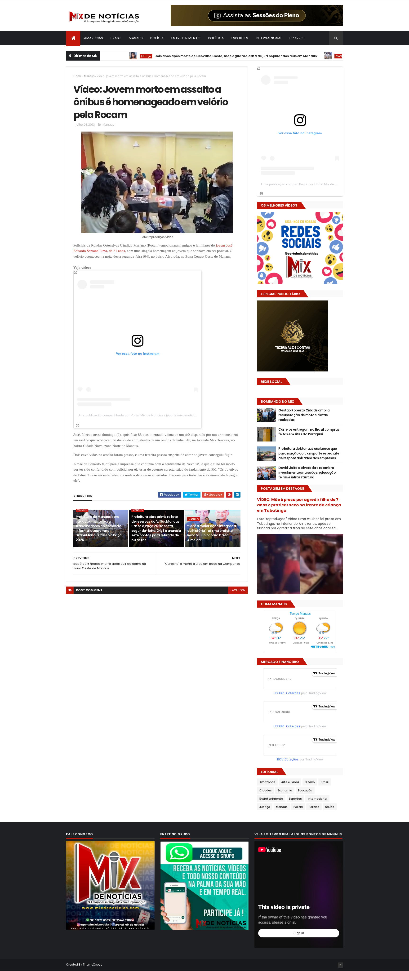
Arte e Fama (290, 782)
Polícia (157, 38)
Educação (305, 790)
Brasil (116, 38)
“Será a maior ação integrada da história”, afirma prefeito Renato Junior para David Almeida (211, 533)
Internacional (269, 38)
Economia (285, 790)
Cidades (265, 790)
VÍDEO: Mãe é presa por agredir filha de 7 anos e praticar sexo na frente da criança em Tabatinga (299, 505)
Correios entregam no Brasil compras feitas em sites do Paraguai (308, 432)
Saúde (329, 807)
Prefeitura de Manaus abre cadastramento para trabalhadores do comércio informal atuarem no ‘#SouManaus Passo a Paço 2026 (99, 528)
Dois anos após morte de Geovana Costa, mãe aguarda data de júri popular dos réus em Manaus (203, 56)
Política (216, 38)
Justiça (113, 56)
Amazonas (93, 38)
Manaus (136, 38)
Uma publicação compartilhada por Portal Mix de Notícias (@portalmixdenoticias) (138, 415)
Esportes (239, 38)
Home (77, 76)
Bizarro (296, 38)
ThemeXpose (92, 964)
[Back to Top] (340, 965)
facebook (238, 590)
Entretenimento (186, 38)
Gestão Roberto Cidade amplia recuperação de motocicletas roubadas (303, 415)
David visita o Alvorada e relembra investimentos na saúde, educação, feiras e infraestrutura (307, 472)
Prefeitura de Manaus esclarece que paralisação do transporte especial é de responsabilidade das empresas (308, 453)
